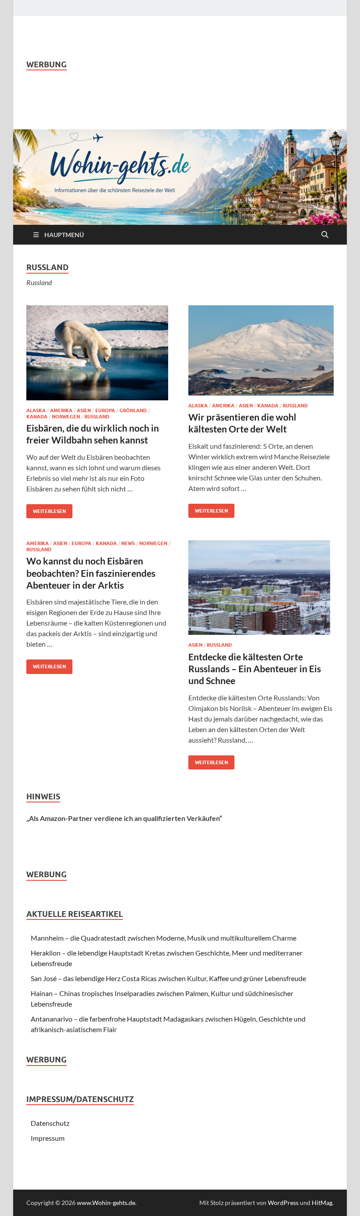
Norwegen (66, 417)
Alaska (36, 410)
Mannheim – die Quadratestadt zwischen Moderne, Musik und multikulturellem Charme (163, 938)
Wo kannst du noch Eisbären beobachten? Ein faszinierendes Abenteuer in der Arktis (90, 572)
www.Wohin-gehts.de (106, 1202)
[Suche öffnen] (324, 235)
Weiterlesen (46, 509)
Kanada (36, 417)
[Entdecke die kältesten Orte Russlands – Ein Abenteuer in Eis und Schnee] (261, 587)
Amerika (61, 410)
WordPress (283, 1202)
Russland (96, 417)
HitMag (322, 1202)
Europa (105, 410)
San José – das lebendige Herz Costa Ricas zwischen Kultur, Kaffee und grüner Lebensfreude (168, 978)
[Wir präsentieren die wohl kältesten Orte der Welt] (261, 350)
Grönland (133, 410)
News (128, 543)
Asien (84, 410)
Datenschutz (50, 1123)
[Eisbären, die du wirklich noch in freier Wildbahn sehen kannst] (99, 352)
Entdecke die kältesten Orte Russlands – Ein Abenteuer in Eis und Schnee (254, 668)
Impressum (48, 1138)
